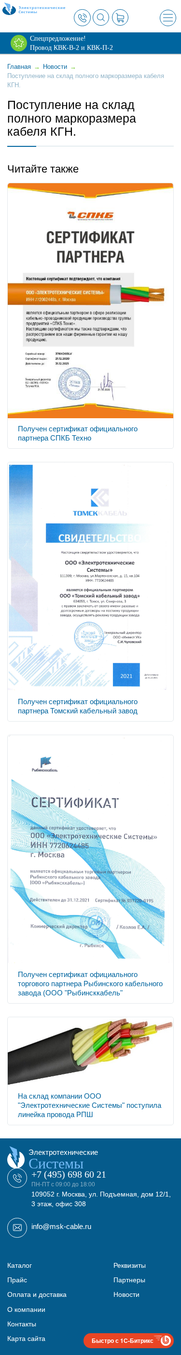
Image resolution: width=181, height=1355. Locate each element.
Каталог (19, 1265)
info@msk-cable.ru (61, 1226)
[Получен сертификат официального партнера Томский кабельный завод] (90, 576)
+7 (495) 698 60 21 (68, 1174)
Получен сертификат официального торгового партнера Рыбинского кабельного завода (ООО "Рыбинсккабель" (90, 983)
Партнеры (129, 1280)
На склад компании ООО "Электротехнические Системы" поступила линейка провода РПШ (89, 1105)
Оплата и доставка (37, 1294)
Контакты (21, 1324)
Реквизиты (129, 1265)
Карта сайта (26, 1338)
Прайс (17, 1280)
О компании (26, 1309)
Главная (19, 66)
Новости (126, 1294)
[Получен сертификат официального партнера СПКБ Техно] (90, 300)
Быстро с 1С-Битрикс (122, 1340)
